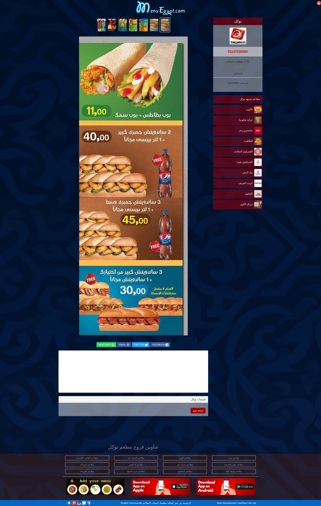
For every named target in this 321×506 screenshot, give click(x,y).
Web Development (227, 503)
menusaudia (135, 503)
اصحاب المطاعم (150, 503)
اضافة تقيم (198, 410)
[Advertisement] (241, 243)
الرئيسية (187, 503)
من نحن (178, 503)
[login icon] (319, 3)
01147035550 (238, 51)
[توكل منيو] (165, 24)
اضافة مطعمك (166, 503)
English (124, 503)
